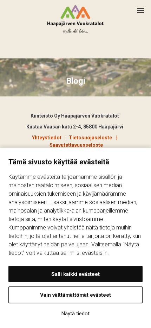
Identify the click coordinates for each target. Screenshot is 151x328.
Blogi (75, 81)
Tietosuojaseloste (91, 137)
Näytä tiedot (75, 313)
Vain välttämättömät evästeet (75, 295)
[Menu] (144, 7)
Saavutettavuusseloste (76, 145)
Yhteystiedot (46, 137)
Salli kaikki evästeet (75, 274)
